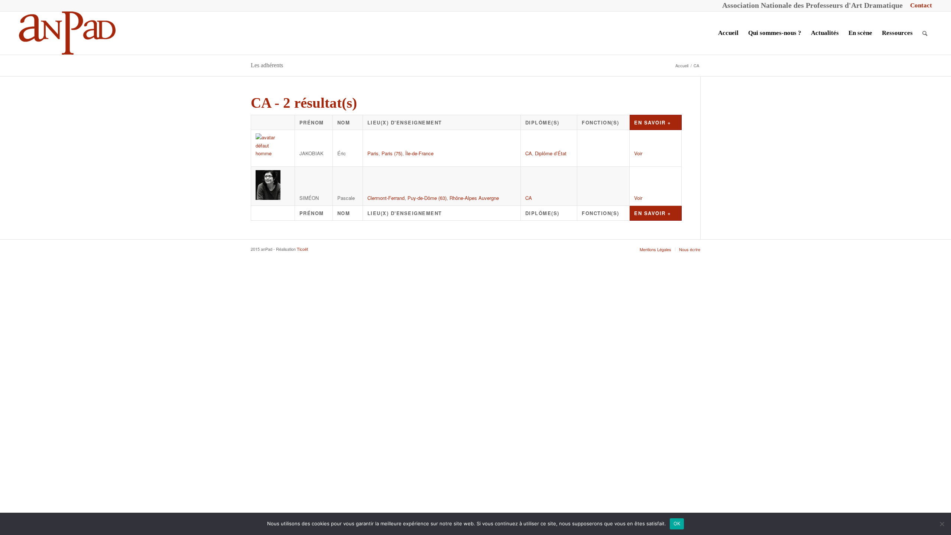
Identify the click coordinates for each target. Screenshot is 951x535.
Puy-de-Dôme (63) (427, 197)
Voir (638, 153)
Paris (373, 153)
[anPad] (67, 33)
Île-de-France (419, 153)
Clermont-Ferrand (386, 197)
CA (528, 153)
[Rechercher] (925, 33)
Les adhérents (267, 65)
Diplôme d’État (551, 153)
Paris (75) (392, 153)
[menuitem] (919, 5)
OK (677, 523)
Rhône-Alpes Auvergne (474, 197)
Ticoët (302, 249)
